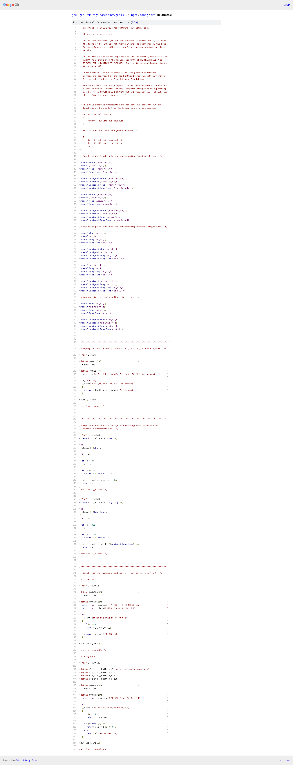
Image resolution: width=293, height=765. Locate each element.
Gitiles (18, 760)
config (144, 15)
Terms (35, 760)
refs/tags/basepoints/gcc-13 (105, 15)
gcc (81, 15)
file (134, 22)
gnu (74, 15)
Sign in (287, 4)
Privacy (26, 760)
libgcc (133, 15)
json (287, 760)
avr (153, 15)
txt (280, 760)
